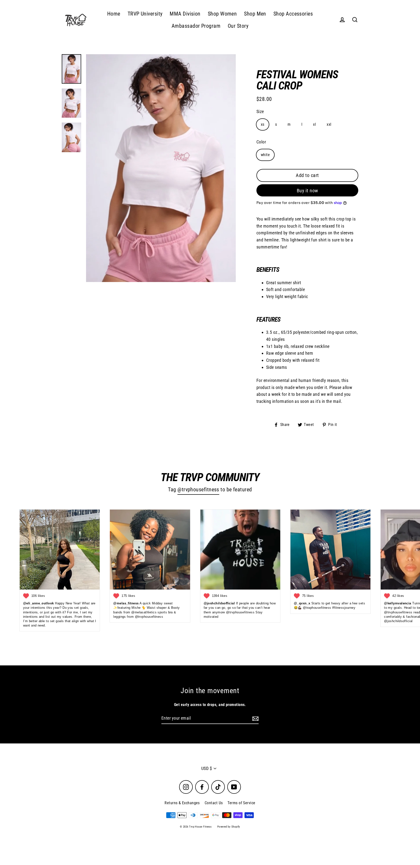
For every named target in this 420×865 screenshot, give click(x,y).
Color (261, 141)
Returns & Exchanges (182, 803)
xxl (329, 124)
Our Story (238, 26)
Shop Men (255, 14)
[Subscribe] (255, 718)
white (265, 154)
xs (262, 124)
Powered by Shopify (228, 826)
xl (314, 124)
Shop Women (222, 14)
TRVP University (145, 14)
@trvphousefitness (198, 489)
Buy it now (307, 191)
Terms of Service (241, 803)
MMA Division (185, 14)
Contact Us (214, 803)
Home (113, 14)
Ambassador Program (196, 26)
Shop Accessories (293, 14)
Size (260, 111)
